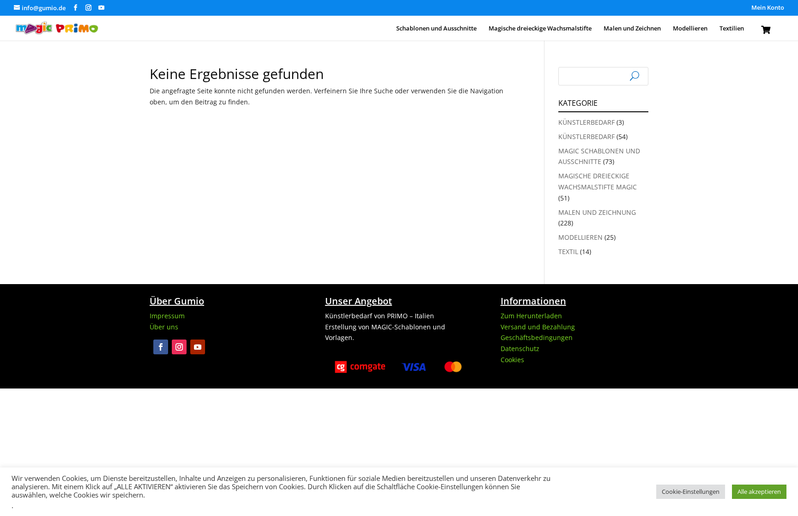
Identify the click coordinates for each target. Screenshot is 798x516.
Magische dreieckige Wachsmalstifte (540, 28)
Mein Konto (767, 8)
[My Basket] (765, 31)
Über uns (164, 326)
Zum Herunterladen (531, 315)
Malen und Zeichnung (597, 212)
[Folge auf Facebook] (160, 347)
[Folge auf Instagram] (179, 347)
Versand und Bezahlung (538, 326)
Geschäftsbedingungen (537, 337)
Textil (568, 251)
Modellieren (690, 28)
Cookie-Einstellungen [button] (690, 491)
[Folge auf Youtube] (197, 347)
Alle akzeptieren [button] (759, 491)
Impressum (167, 315)
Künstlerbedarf (586, 122)
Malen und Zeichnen (632, 28)
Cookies (512, 359)
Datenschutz (520, 348)
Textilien (731, 28)
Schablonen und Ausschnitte (436, 28)
